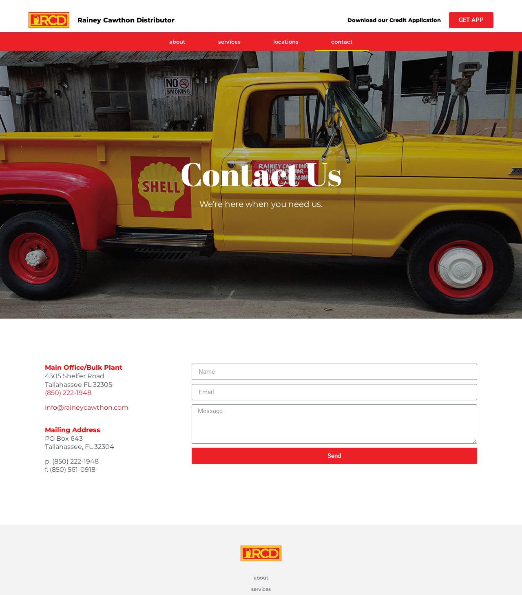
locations (286, 41)
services (229, 41)
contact (342, 41)
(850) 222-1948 (68, 393)
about (177, 41)
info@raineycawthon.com (86, 407)
